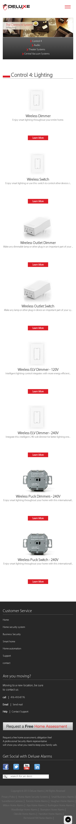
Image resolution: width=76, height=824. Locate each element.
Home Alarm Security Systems (33, 797)
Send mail (18, 704)
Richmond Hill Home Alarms (38, 818)
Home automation (12, 648)
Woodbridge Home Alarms (24, 809)
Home (6, 620)
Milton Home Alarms (13, 805)
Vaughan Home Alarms (62, 801)
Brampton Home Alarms (52, 809)
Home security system (14, 627)
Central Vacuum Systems (37, 53)
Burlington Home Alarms (60, 805)
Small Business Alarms (62, 797)
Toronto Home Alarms (37, 801)
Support (7, 656)
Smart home (9, 641)
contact (6, 663)
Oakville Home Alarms (25, 814)
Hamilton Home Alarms (50, 814)
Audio (36, 45)
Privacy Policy (8, 797)
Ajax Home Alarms (36, 805)
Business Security (12, 634)
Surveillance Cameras (12, 801)
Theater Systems (36, 49)
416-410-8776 (18, 697)
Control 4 (37, 41)
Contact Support (20, 711)
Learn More (38, 138)
